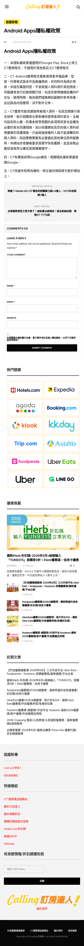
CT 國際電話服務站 (16, 799)
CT (5, 42)
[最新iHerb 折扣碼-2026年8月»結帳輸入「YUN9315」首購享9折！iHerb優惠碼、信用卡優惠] (43, 532)
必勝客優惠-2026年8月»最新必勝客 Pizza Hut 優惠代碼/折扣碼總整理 (42, 731)
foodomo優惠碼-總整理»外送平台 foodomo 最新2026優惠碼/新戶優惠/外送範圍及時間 (43, 711)
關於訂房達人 (12, 806)
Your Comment (16, 255)
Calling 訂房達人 (12, 767)
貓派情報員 (12, 566)
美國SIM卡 (10, 836)
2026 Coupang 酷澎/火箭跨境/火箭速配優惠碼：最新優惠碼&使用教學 (42, 721)
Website (11, 318)
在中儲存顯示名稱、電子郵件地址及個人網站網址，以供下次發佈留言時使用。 (41, 339)
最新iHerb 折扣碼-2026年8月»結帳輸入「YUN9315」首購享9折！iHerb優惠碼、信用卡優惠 (43, 681)
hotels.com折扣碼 (15, 828)
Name (11, 286)
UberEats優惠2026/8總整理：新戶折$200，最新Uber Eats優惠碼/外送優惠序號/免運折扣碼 (40, 701)
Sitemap (9, 843)
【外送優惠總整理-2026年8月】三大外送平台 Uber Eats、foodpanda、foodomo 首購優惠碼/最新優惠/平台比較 (50, 586)
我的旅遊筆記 (11, 775)
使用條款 (72, 930)
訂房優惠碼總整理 (16, 930)
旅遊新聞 (12, 22)
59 (73, 566)
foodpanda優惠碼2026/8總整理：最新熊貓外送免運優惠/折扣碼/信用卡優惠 (42, 691)
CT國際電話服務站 (39, 930)
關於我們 (42, 908)
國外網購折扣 (12, 814)
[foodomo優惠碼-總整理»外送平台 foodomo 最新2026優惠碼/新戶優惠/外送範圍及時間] (13, 636)
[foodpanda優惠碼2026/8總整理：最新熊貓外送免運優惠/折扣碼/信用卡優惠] (13, 605)
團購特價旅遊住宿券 (16, 821)
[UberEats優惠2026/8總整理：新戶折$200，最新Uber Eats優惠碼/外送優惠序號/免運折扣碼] (13, 621)
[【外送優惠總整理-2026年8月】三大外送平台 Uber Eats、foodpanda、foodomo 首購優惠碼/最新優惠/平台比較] (13, 586)
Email (11, 302)
